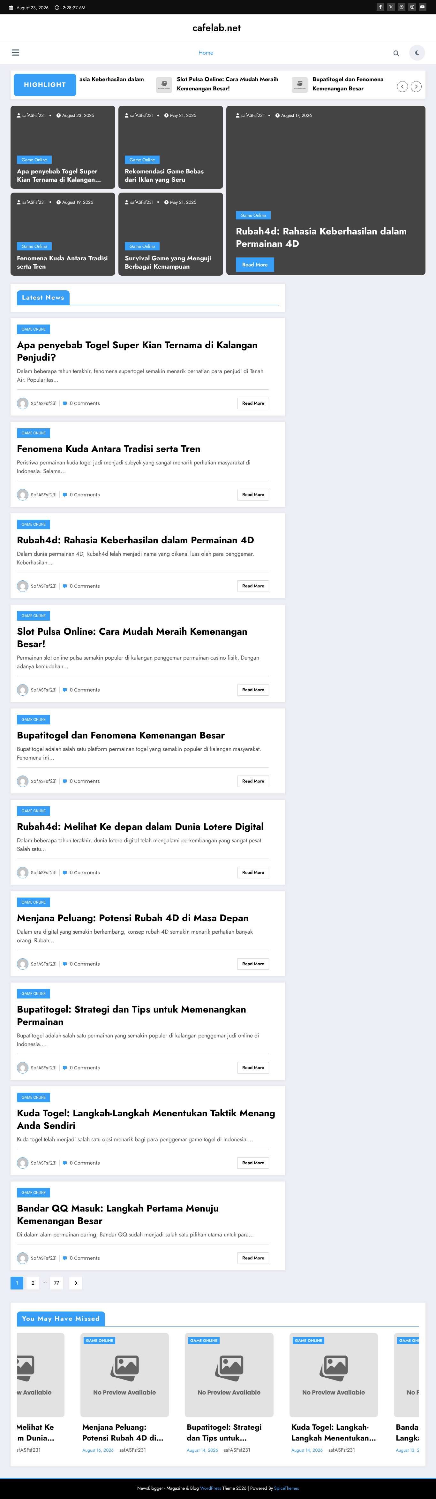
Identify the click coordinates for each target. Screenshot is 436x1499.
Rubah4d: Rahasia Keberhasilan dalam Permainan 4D (135, 540)
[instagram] (412, 7)
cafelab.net (216, 27)
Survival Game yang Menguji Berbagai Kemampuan (168, 262)
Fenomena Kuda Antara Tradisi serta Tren (62, 262)
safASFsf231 (33, 115)
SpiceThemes (286, 1488)
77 (56, 1283)
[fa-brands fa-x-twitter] (391, 7)
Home (206, 53)
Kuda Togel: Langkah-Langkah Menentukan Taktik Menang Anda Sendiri (146, 1119)
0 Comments (85, 403)
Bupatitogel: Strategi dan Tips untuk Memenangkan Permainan (131, 1015)
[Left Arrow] (402, 86)
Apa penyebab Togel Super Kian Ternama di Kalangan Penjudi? (57, 175)
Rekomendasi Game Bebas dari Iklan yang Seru (164, 175)
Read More (280, 264)
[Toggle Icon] (15, 53)
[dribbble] (401, 7)
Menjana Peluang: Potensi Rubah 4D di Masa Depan (133, 918)
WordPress (210, 1488)
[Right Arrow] (416, 86)
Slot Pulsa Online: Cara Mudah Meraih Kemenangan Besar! (203, 84)
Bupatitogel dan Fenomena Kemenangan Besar (323, 84)
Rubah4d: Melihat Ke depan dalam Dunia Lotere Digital (140, 826)
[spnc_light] (417, 53)
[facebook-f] (380, 7)
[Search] (396, 54)
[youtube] (422, 7)
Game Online (34, 160)
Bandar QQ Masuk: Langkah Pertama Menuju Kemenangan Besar (118, 1214)
